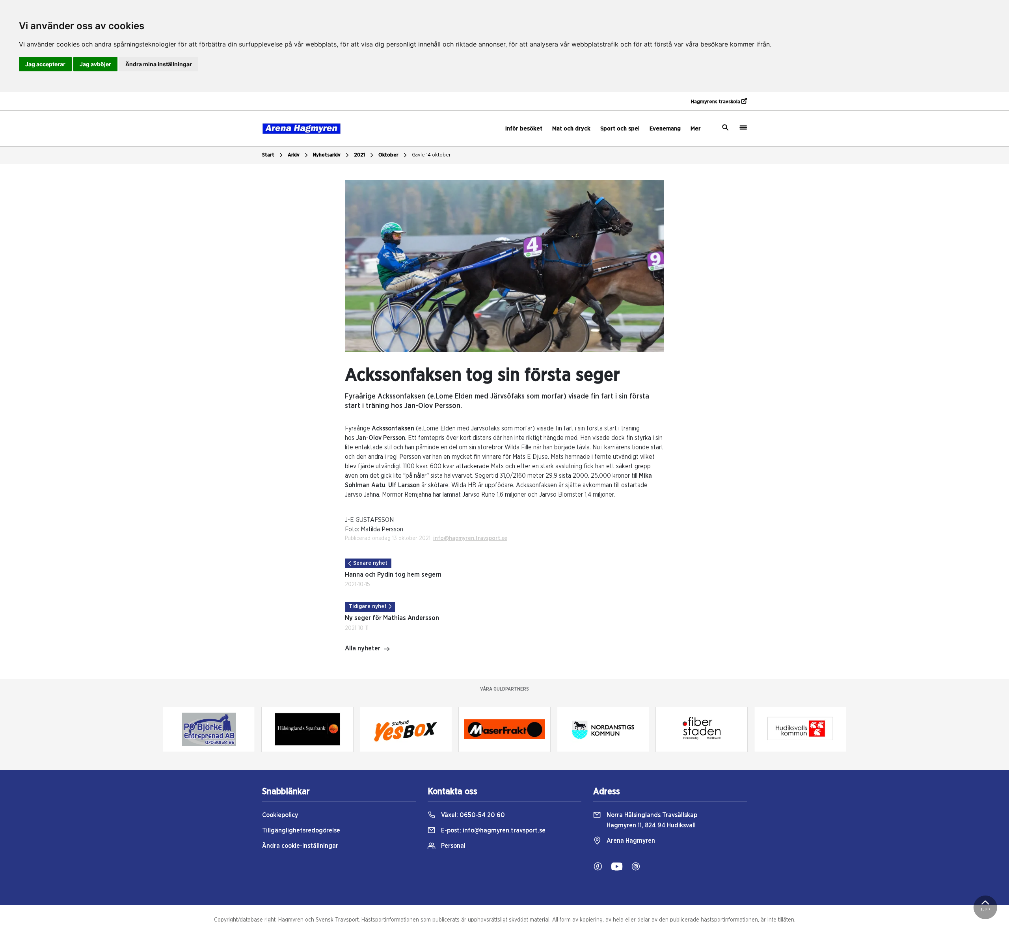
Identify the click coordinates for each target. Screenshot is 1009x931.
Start (268, 155)
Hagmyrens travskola (716, 101)
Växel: (472, 815)
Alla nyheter (362, 648)
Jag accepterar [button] (45, 64)
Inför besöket (523, 129)
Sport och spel (620, 129)
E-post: (492, 830)
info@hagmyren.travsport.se (470, 538)
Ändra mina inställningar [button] (158, 64)
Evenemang (665, 129)
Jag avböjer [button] (95, 64)
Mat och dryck (571, 129)
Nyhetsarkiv (327, 155)
